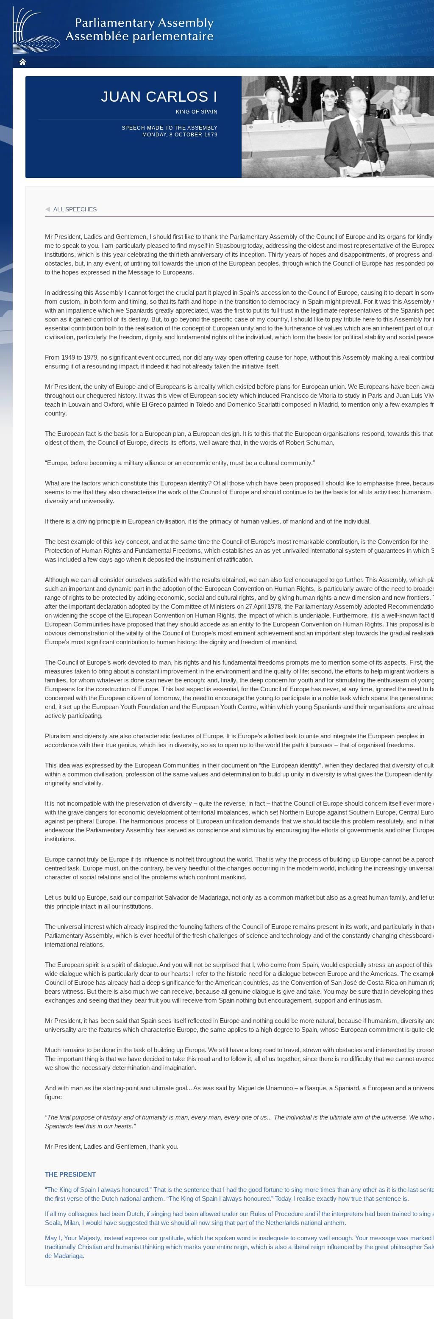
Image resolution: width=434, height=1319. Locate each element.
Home (22, 61)
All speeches (75, 209)
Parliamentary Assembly (115, 30)
